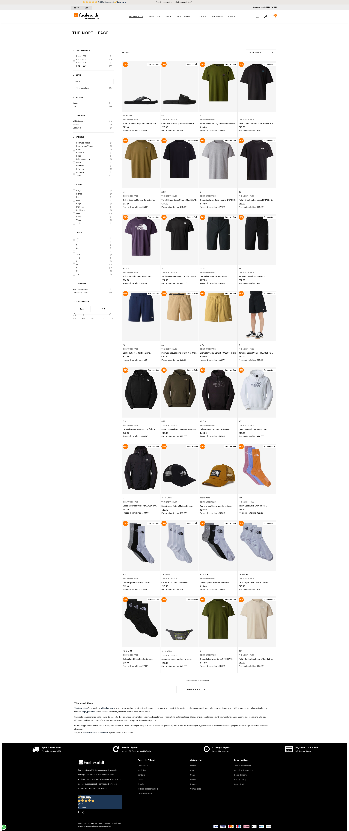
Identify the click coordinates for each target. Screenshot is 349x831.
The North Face (82, 88)
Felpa (78, 156)
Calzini (79, 149)
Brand (78, 75)
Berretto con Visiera (84, 146)
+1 (170, 574)
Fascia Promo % (83, 50)
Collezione (81, 284)
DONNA (76, 8)
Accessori (77, 124)
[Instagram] (83, 812)
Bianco (79, 194)
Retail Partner (117, 823)
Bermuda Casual (83, 143)
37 (77, 245)
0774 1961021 (271, 7)
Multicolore (81, 210)
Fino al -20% (81, 56)
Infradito (80, 169)
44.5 (78, 258)
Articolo (80, 137)
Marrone (80, 207)
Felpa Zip (80, 162)
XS (77, 274)
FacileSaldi (103, 732)
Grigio (78, 204)
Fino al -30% (81, 59)
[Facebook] (78, 812)
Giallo (78, 200)
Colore (79, 185)
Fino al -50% (81, 66)
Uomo (75, 106)
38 (77, 248)
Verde (78, 220)
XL (77, 271)
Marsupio (80, 172)
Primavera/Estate (80, 293)
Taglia (79, 232)
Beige (78, 190)
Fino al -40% (81, 63)
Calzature (77, 128)
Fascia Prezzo (82, 302)
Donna (76, 103)
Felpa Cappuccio (83, 159)
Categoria (80, 115)
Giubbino (80, 166)
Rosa (78, 217)
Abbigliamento (79, 121)
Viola (78, 223)
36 (77, 241)
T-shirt (79, 175)
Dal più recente (255, 52)
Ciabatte (80, 153)
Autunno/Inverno (80, 289)
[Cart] (274, 17)
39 (77, 251)
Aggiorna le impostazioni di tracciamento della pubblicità (94, 826)
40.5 (78, 255)
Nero (78, 213)
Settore (79, 97)
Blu (77, 197)
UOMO (87, 8)
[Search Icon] (257, 16)
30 (77, 238)
